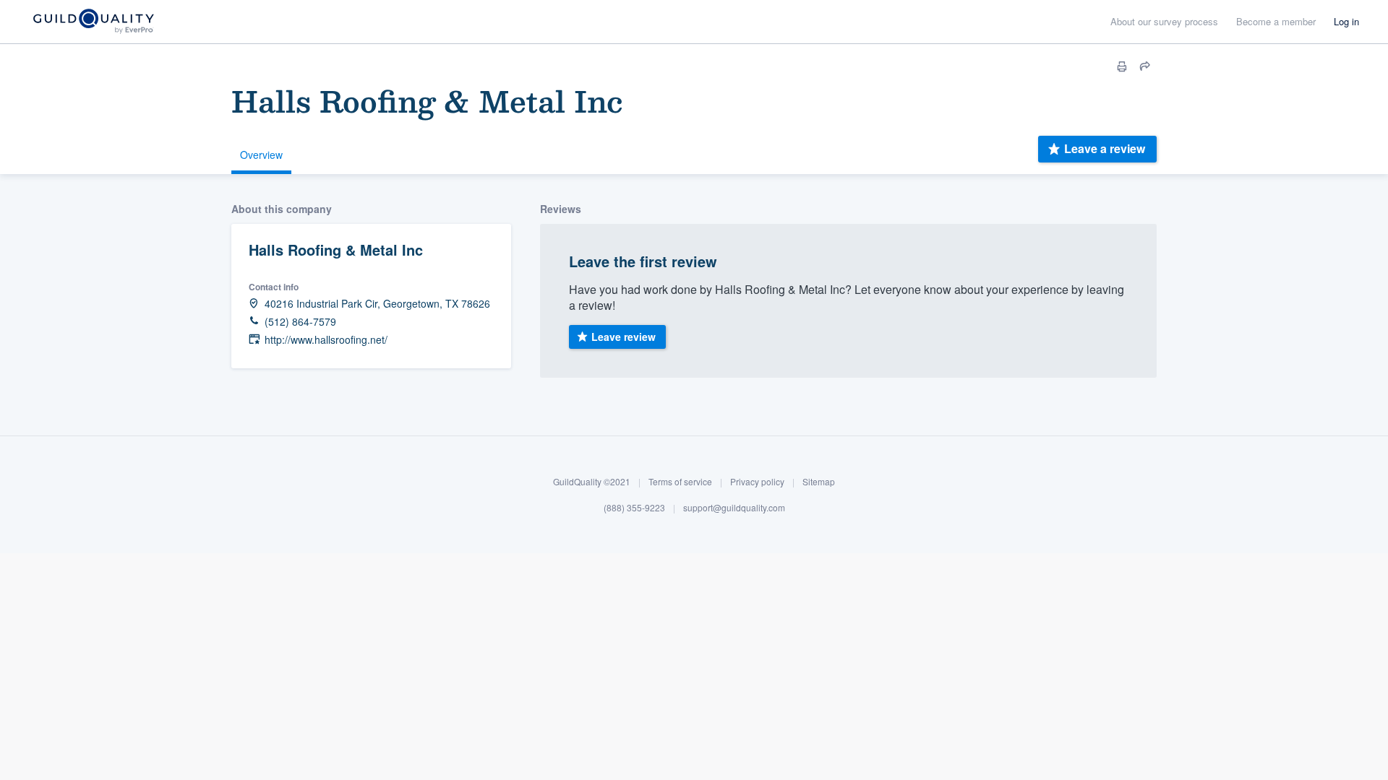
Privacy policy (757, 481)
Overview (261, 154)
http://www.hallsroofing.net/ (326, 340)
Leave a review (1104, 148)
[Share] (1145, 66)
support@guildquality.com (734, 506)
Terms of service (680, 481)
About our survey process (1164, 21)
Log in (1346, 21)
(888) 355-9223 (634, 506)
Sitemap (818, 481)
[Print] (1122, 66)
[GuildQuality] (93, 22)
